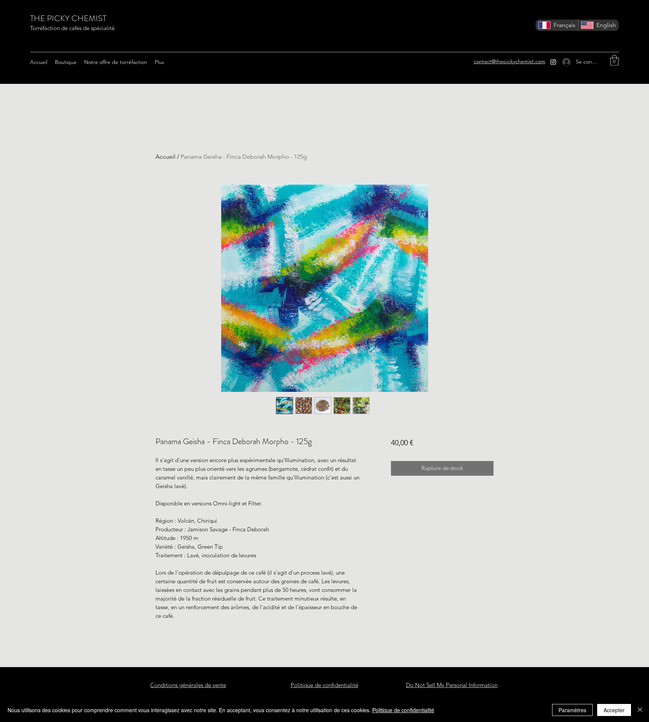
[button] (614, 60)
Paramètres (572, 710)
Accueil (165, 156)
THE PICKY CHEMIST (68, 18)
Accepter (614, 710)
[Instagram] (553, 62)
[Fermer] (639, 710)
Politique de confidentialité (403, 710)
